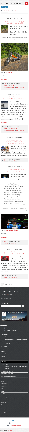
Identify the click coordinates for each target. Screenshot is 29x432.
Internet (15, 128)
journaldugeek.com (12, 230)
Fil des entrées (5, 10)
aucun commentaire (9, 87)
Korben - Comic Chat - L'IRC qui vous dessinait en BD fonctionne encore (14, 97)
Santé (2, 391)
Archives (3, 412)
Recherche (4, 303)
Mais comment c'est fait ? (7, 371)
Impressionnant (5, 354)
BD (12, 128)
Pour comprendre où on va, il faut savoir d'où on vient (16, 367)
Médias (3, 359)
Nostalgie (6, 85)
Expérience (4, 383)
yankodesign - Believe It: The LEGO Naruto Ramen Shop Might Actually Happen (14, 141)
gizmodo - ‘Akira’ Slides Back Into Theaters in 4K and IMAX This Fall (14, 252)
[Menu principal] (26, 3)
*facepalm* (7, 343)
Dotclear (9, 430)
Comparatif (4, 346)
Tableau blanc (4, 364)
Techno (3, 393)
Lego (12, 160)
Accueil (3, 410)
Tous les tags (4, 397)
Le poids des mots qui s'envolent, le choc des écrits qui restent (16, 340)
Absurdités (4, 336)
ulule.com (9, 72)
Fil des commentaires (11, 330)
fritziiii (12, 243)
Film (12, 277)
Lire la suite (4, 79)
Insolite (3, 356)
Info (2, 388)
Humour (3, 386)
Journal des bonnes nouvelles (8, 376)
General (3, 351)
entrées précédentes (2, 284)
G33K (12, 85)
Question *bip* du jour (7, 373)
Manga (15, 160)
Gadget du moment (6, 349)
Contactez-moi (4, 405)
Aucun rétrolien (20, 87)
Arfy (5, 83)
